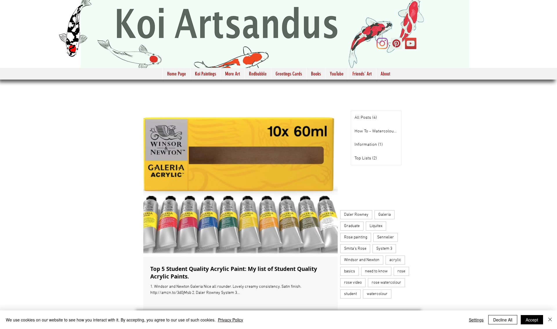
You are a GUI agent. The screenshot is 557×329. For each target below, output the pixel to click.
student (350, 294)
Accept (532, 320)
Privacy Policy (230, 320)
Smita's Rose (355, 248)
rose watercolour (386, 282)
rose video (353, 282)
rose (401, 271)
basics (349, 271)
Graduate (352, 226)
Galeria (384, 214)
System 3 (384, 248)
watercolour (377, 294)
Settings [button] (476, 320)
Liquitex (376, 226)
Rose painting (355, 237)
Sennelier (385, 237)
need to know (376, 271)
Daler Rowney (356, 214)
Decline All (502, 320)
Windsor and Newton (361, 260)
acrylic (395, 260)
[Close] (550, 319)
